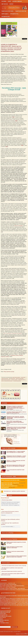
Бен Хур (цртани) (5, 487)
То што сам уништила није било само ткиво (15, 470)
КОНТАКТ (11, 4)
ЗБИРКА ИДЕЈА (5, 13)
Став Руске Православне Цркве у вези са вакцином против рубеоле (16, 412)
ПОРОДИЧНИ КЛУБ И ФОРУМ (5, 616)
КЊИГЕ (9, 1)
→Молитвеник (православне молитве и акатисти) (11, 571)
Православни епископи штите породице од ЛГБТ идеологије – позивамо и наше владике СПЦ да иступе (16, 428)
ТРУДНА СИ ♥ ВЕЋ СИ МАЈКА (8, 448)
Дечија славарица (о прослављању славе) (10, 480)
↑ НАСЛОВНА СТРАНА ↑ (4, 622)
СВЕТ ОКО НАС (4, 4)
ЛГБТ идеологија (12, 378)
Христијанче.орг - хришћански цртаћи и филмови (14, 491)
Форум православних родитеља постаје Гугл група (16, 543)
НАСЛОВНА (3, 1)
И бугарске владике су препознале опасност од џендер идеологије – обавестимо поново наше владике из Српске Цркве (15, 408)
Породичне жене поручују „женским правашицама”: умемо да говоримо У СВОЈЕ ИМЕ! (15, 417)
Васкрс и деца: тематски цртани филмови (8, 584)
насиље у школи (14, 379)
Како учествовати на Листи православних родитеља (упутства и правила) (17, 556)
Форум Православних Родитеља (9, 539)
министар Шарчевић (19, 378)
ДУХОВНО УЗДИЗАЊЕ (17, 1)
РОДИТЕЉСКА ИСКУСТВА (20, 11)
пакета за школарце (18, 225)
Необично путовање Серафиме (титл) (9, 485)
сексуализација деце (17, 380)
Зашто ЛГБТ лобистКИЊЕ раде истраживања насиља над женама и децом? (15, 422)
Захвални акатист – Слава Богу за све (7, 583)
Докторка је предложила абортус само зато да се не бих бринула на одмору (16, 466)
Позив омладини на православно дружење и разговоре (15, 547)
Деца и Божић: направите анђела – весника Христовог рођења (12, 585)
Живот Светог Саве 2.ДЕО (6, 484)
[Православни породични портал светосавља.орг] (14, 7)
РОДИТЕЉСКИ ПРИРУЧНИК (7, 11)
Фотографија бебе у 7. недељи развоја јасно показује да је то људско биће (16, 452)
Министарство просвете (5, 379)
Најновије (10, 495)
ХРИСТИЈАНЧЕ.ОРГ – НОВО (9, 476)
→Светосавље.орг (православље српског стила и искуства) (13, 565)
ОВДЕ (13, 117)
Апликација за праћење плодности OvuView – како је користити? (12, 588)
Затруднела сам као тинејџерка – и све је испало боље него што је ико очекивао (16, 456)
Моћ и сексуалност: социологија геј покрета (12, 333)
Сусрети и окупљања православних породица (15, 552)
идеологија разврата (16, 377)
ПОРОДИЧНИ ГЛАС (14, 13)
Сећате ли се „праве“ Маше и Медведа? (8, 587)
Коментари (3, 495)
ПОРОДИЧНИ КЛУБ (5, 16)
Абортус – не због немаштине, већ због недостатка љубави (16, 461)
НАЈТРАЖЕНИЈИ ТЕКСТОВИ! (8, 592)
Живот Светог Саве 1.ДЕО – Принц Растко (10, 482)
